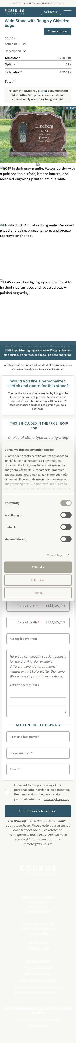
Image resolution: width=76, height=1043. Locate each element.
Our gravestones (38, 961)
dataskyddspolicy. (56, 799)
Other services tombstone (38, 980)
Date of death (28, 622)
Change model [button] (58, 31)
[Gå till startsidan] (14, 11)
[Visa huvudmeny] (67, 12)
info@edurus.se (38, 948)
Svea (43, 91)
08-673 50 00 (38, 943)
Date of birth (28, 606)
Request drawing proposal (36, 992)
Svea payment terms (38, 911)
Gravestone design (38, 974)
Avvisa (38, 592)
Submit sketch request (38, 811)
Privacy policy (38, 902)
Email (14, 769)
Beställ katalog (38, 1026)
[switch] (66, 515)
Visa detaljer (55, 554)
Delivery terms (38, 906)
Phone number (21, 753)
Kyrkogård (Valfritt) (23, 639)
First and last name (24, 737)
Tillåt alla (38, 567)
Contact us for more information (38, 1020)
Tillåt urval (38, 579)
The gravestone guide (38, 968)
